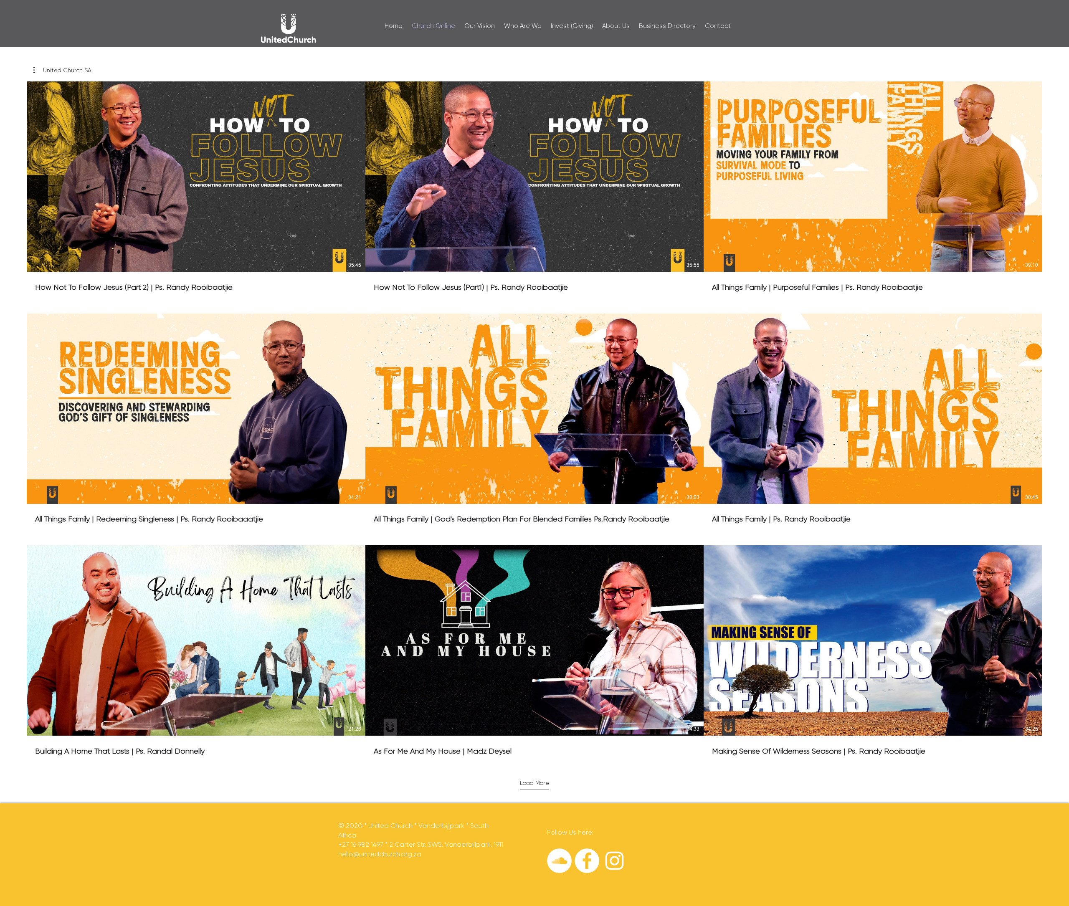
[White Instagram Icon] (614, 860)
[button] (62, 70)
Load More (534, 782)
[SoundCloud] (559, 860)
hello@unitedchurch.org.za (379, 854)
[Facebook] (587, 860)
